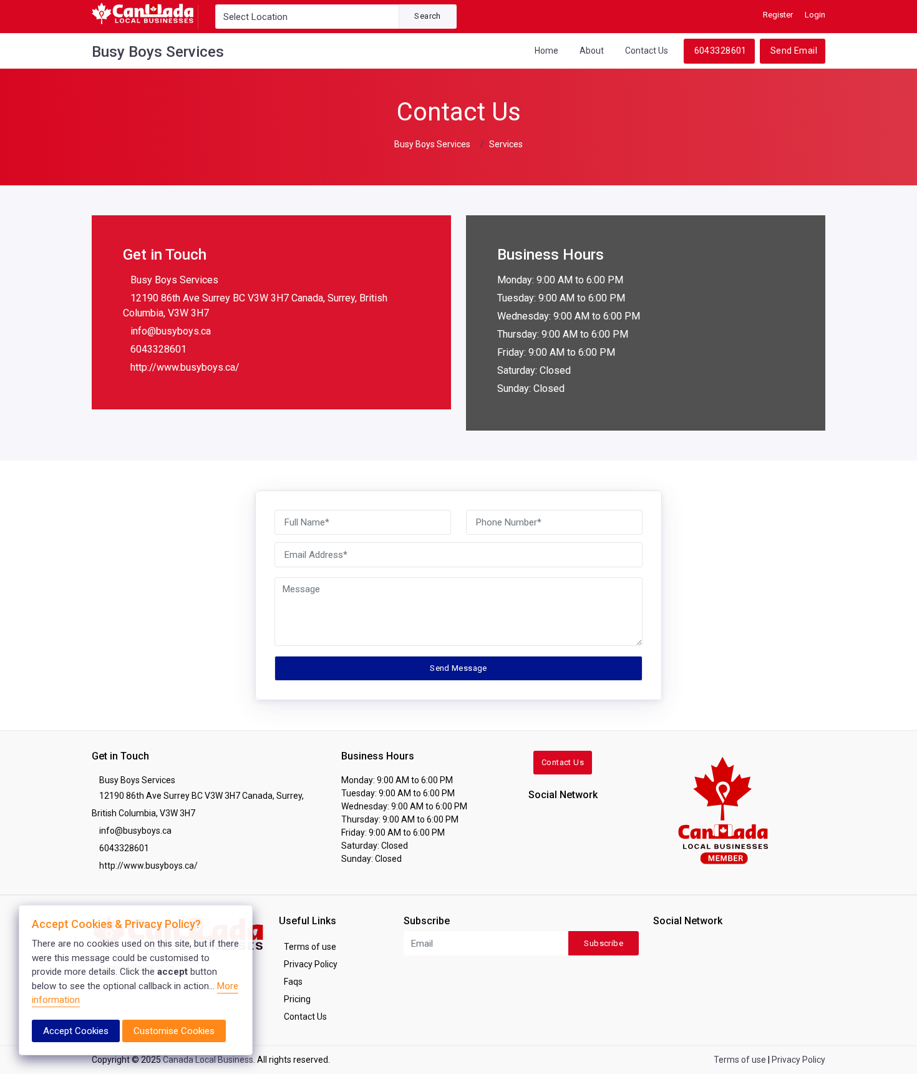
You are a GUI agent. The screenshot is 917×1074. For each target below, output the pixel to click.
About (592, 51)
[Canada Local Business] (722, 809)
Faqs (293, 982)
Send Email (793, 51)
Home (546, 51)
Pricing (297, 999)
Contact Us (646, 51)
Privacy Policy (310, 964)
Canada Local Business (208, 1060)
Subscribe (603, 943)
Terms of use (310, 947)
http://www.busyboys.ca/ (185, 367)
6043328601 (720, 51)
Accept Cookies (76, 1031)
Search (427, 16)
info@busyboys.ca (170, 331)
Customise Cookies (174, 1031)
